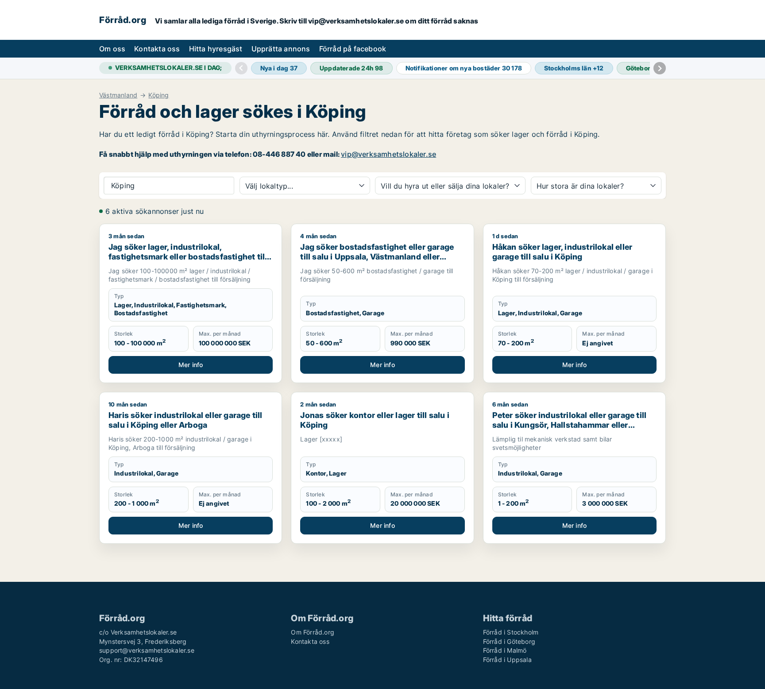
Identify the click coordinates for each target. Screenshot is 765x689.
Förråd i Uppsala (507, 659)
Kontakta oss (157, 48)
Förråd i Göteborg (509, 641)
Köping (158, 95)
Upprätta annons (280, 48)
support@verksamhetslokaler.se (146, 650)
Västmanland (118, 95)
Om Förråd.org (312, 632)
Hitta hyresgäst (216, 48)
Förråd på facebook (352, 48)
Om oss (112, 48)
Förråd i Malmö (505, 650)
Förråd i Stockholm (511, 632)
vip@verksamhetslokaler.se (388, 154)
